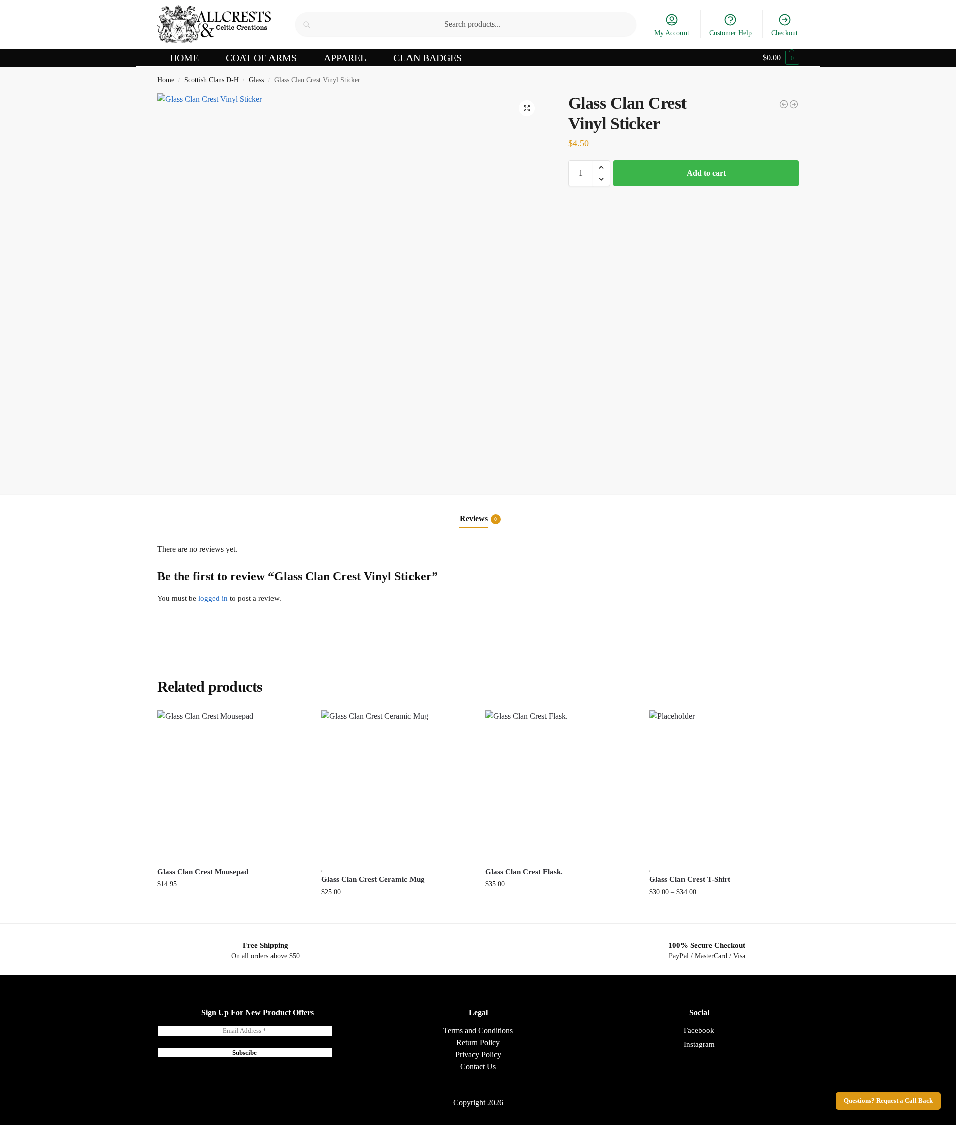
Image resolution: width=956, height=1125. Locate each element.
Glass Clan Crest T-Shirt (689, 879)
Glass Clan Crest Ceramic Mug (373, 879)
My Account (671, 33)
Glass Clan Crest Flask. (524, 872)
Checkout (784, 33)
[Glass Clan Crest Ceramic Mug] (395, 784)
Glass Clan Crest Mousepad (202, 872)
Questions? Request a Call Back (888, 1100)
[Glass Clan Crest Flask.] (559, 784)
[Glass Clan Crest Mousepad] (784, 104)
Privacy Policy (478, 1054)
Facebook (699, 1030)
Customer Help (730, 33)
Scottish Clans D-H (211, 80)
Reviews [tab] (478, 518)
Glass (256, 80)
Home (165, 80)
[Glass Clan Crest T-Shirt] (794, 104)
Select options (724, 913)
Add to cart (706, 173)
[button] (781, 57)
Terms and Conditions (478, 1030)
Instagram (699, 1044)
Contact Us (478, 1066)
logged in (213, 598)
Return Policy (478, 1042)
